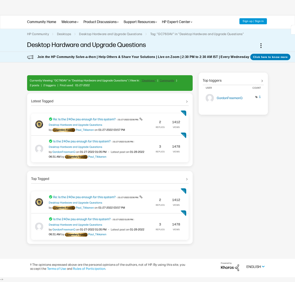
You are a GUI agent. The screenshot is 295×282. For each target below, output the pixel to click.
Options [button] (263, 46)
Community (167, 80)
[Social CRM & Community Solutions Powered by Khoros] (230, 266)
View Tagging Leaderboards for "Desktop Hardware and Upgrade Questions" (233, 79)
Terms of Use (56, 269)
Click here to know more (270, 57)
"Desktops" (148, 80)
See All (110, 99)
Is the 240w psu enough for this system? (93, 141)
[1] (293, 29)
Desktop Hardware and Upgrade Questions (110, 34)
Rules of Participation (89, 269)
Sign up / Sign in (253, 21)
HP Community (38, 34)
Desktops (64, 34)
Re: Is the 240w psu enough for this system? (96, 119)
